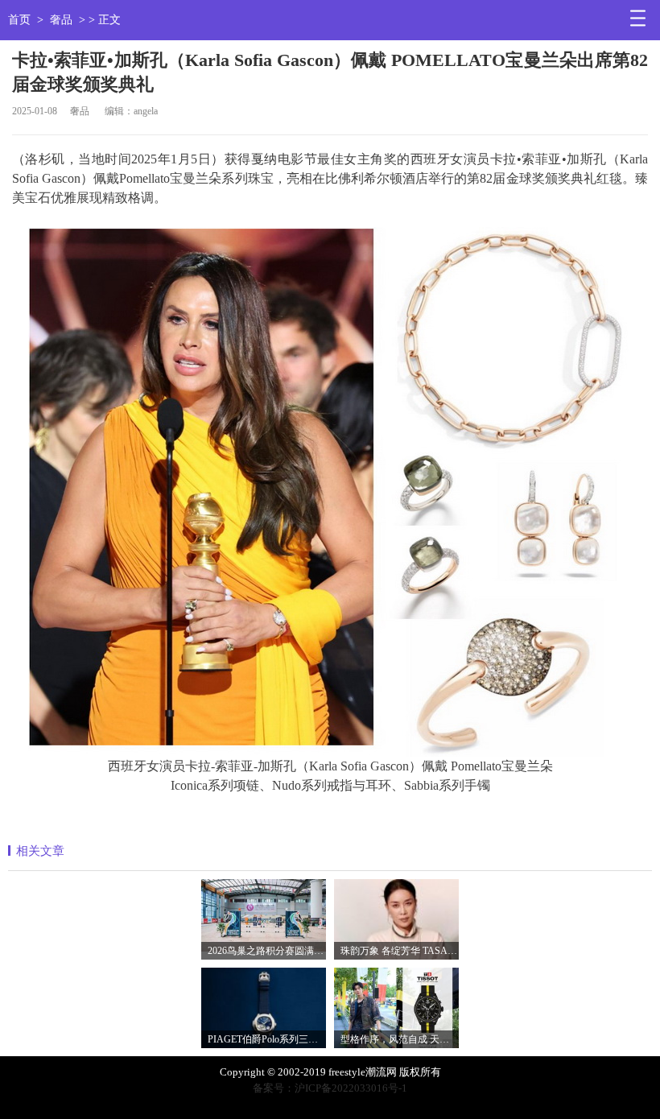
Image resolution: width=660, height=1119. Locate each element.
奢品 (61, 20)
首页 (19, 20)
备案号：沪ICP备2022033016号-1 (330, 1088)
